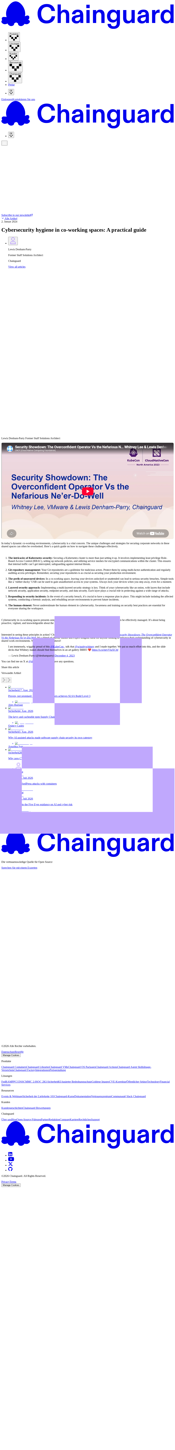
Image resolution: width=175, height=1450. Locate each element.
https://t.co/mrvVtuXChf (105, 649)
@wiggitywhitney (84, 646)
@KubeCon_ (57, 646)
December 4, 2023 (65, 655)
